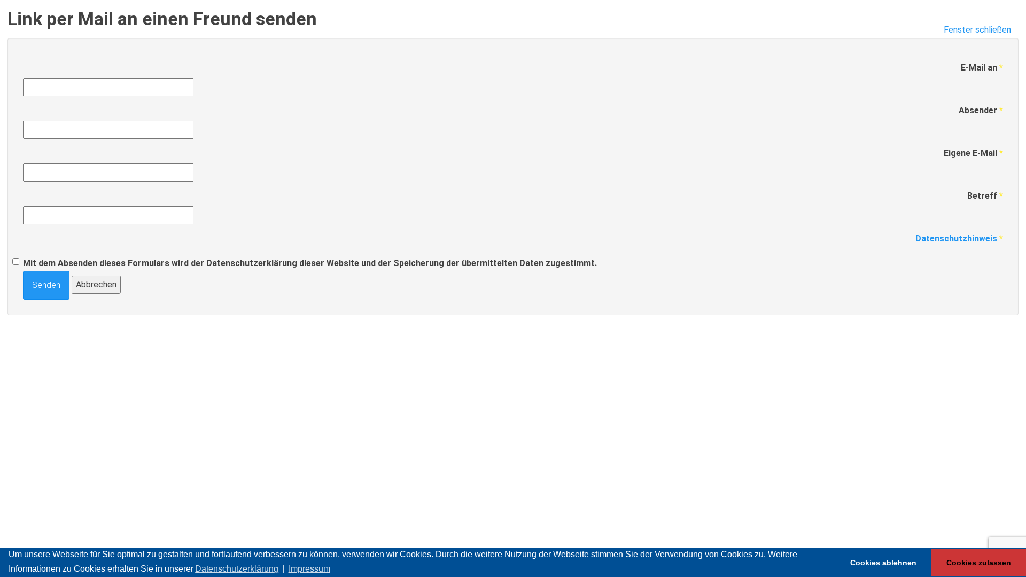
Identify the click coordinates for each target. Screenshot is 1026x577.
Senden (46, 285)
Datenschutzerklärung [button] (236, 568)
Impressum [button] (309, 568)
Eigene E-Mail (973, 153)
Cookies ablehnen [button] (883, 562)
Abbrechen (96, 284)
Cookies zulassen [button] (978, 562)
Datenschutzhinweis (956, 238)
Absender (981, 110)
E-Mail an (982, 68)
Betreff (985, 196)
